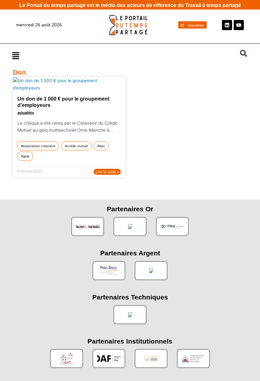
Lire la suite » (107, 171)
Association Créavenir (39, 146)
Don (102, 146)
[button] (123, 55)
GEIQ (26, 156)
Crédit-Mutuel (77, 146)
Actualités (25, 112)
